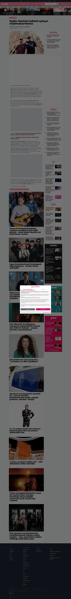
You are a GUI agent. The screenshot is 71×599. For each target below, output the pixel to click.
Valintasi (43, 289)
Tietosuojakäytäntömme (47, 312)
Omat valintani (27, 309)
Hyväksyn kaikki (43, 309)
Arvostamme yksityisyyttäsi (28, 289)
